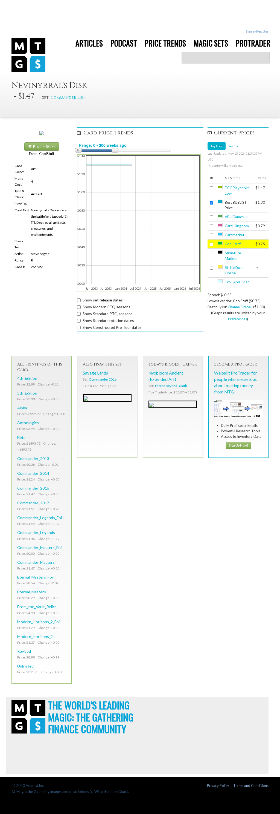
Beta (21, 437)
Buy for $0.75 (43, 146)
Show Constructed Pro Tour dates (112, 327)
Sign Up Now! (238, 445)
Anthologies (28, 422)
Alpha (22, 407)
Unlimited (25, 666)
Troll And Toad (237, 282)
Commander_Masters (36, 562)
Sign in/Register (257, 31)
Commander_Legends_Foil (40, 517)
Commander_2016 (33, 488)
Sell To (233, 146)
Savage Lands (95, 372)
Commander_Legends (36, 532)
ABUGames (234, 217)
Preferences (237, 319)
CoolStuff (233, 244)
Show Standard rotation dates (108, 320)
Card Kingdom (237, 226)
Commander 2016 (68, 97)
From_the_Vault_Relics (37, 606)
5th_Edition (27, 393)
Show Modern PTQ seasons (106, 306)
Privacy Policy (218, 785)
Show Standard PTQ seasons (108, 313)
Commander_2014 (33, 473)
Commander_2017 (33, 503)
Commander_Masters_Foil (39, 547)
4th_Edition (27, 378)
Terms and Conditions (251, 785)
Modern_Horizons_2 (35, 636)
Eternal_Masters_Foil (35, 577)
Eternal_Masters (31, 591)
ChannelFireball (240, 307)
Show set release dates (103, 300)
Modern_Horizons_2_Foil (38, 621)
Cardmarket (234, 235)
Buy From (216, 146)
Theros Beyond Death (170, 386)
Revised (24, 651)
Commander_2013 (33, 458)
